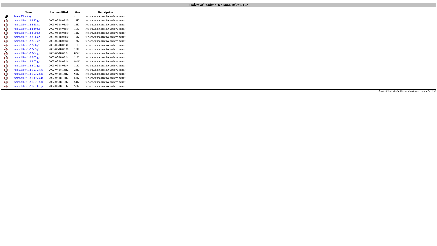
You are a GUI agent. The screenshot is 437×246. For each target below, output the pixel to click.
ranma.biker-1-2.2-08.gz (27, 36)
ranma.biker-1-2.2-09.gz (27, 32)
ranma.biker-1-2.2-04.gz (27, 53)
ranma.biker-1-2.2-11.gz (27, 24)
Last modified (59, 12)
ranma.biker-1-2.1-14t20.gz (28, 77)
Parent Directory (22, 16)
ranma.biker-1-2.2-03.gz (27, 57)
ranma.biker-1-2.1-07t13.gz (28, 81)
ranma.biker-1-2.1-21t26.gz (28, 73)
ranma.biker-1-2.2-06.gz (27, 45)
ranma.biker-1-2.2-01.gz (27, 65)
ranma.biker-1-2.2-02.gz (27, 61)
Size (77, 12)
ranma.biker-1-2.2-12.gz (27, 20)
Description (105, 12)
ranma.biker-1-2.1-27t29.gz (28, 69)
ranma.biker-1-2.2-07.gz (27, 40)
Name (28, 12)
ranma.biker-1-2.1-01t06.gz (28, 86)
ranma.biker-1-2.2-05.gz (27, 49)
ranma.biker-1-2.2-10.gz (27, 28)
